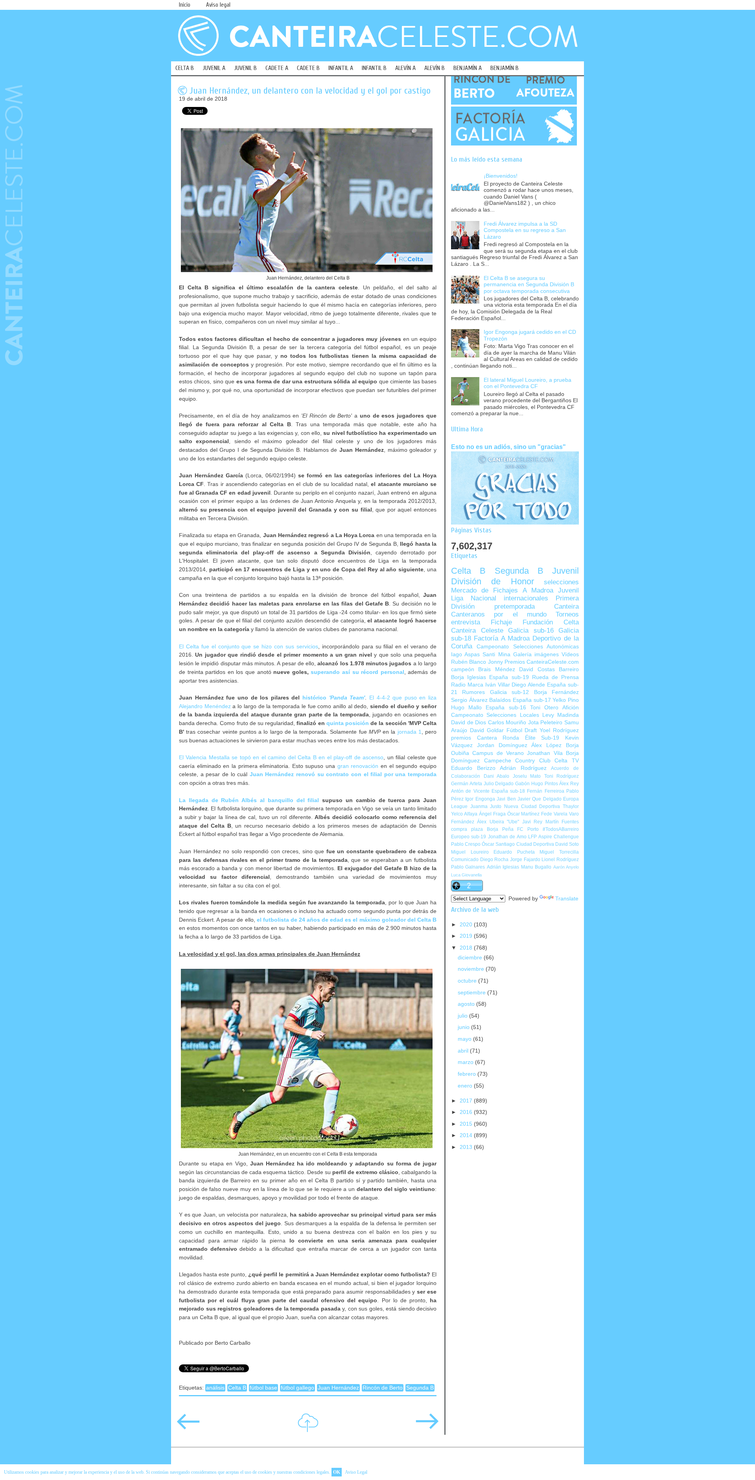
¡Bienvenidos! (500, 176)
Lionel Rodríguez (560, 859)
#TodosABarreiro (561, 829)
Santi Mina (496, 654)
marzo (466, 1062)
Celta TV (566, 761)
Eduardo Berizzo (473, 768)
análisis (215, 1388)
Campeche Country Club (517, 761)
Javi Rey (532, 822)
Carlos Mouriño (507, 722)
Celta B (237, 1388)
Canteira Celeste (477, 630)
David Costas (536, 669)
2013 (467, 1147)
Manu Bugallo (536, 867)
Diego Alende (528, 685)
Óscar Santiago (498, 844)
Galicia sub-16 (531, 630)
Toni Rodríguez (561, 776)
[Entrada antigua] (427, 1427)
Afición (570, 708)
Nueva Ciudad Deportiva (532, 806)
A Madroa (538, 590)
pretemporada (514, 606)
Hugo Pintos (544, 783)
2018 (467, 948)
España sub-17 (532, 700)
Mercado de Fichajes (484, 590)
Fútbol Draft (521, 730)
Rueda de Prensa (555, 677)
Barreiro (569, 669)
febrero (467, 1074)
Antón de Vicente (470, 791)
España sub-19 (508, 677)
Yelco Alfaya (464, 814)
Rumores (473, 692)
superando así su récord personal (357, 672)
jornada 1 (410, 732)
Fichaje (501, 622)
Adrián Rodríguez (523, 768)
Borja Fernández (556, 692)
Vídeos (570, 654)
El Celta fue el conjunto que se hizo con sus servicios (248, 646)
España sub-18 (508, 791)
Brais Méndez (496, 669)
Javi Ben (506, 799)
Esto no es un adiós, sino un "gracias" (508, 446)
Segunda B (420, 1388)
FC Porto (528, 829)
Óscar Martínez (523, 814)
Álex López (546, 745)
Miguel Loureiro (470, 852)
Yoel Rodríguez (559, 730)
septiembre (472, 993)
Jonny (495, 662)
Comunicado (465, 859)
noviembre (472, 969)
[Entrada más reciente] (188, 1427)
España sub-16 (506, 708)
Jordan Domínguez (502, 745)
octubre (468, 981)
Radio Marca (467, 685)
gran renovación (358, 766)
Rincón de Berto (383, 1388)
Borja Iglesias (468, 677)
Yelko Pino (565, 700)
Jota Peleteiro (545, 722)
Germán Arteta (466, 783)
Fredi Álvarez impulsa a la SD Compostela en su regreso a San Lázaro (525, 230)
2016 (467, 1112)
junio (464, 1027)
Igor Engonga (480, 799)
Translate (566, 899)
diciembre (471, 958)
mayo (465, 1039)
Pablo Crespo (466, 844)
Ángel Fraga (492, 814)
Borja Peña (500, 829)
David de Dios (468, 722)
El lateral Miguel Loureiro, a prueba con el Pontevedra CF (527, 383)
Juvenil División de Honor (515, 576)
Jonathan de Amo (507, 836)
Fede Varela (554, 814)
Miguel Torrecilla (559, 852)
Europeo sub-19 (468, 836)
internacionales (526, 598)
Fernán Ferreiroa (545, 791)
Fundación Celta (551, 622)
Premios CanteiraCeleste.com (542, 662)
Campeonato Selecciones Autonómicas (528, 647)
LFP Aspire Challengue (553, 836)
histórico (333, 697)
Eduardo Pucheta (514, 852)
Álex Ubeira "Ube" (498, 822)
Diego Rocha (494, 859)
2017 (467, 1101)
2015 (467, 1124)
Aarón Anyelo (566, 867)
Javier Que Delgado (539, 799)
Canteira (566, 606)
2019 (467, 936)
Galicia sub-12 (509, 692)
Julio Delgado (499, 783)
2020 (467, 925)
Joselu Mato (527, 776)
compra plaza (467, 829)
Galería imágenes (536, 654)
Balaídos (500, 700)
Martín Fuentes (562, 822)
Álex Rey (569, 783)
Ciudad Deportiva (535, 844)
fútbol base (263, 1388)
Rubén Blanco (468, 662)
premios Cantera (474, 738)
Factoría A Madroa (502, 638)
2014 (467, 1135)
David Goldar (487, 730)
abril (464, 1051)
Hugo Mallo (466, 708)
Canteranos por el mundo (499, 614)
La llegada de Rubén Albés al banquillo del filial (249, 800)
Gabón (522, 783)
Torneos (567, 614)
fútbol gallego (297, 1388)
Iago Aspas (465, 654)
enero (466, 1086)
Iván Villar (497, 685)
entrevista (465, 622)
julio (463, 1016)
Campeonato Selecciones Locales (495, 715)
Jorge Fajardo (525, 859)
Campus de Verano (498, 753)
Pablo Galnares (468, 867)
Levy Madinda (560, 715)
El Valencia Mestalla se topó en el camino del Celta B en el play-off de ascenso (281, 757)
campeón (462, 669)
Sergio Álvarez (469, 700)
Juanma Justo (486, 806)
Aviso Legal (356, 1472)
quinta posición (347, 723)
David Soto (567, 844)
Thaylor (571, 806)
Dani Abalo (497, 776)
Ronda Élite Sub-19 (531, 738)
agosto (467, 1004)
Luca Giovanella (466, 875)
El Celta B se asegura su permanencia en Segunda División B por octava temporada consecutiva (529, 284)
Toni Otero (544, 708)
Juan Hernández (338, 1388)
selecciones (561, 582)
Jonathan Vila (544, 753)
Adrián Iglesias (503, 867)
